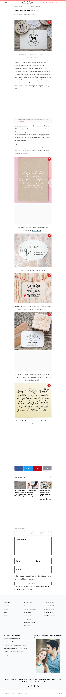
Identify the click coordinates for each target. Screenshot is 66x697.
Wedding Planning (23, 6)
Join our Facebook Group (50, 606)
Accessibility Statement (25, 681)
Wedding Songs (27, 619)
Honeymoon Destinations (30, 609)
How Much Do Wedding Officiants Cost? (14, 651)
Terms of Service (44, 679)
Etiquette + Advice (28, 606)
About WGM (7, 606)
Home (16, 6)
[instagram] (53, 2)
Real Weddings (27, 612)
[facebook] (31, 686)
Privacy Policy (32, 679)
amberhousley (36, 230)
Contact (14, 679)
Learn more (22, 121)
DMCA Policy (56, 679)
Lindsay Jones (19, 14)
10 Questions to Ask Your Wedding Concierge (32, 493)
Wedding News (27, 625)
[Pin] (49, 22)
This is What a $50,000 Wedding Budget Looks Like (17, 648)
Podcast (5, 615)
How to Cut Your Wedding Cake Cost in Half (15, 645)
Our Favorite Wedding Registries (12, 638)
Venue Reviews (27, 615)
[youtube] (56, 2)
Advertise (22, 679)
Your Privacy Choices (41, 681)
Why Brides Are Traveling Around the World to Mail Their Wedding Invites (20, 494)
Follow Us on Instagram (50, 615)
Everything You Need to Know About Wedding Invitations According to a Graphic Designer (45, 495)
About (7, 679)
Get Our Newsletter (48, 612)
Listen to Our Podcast (49, 609)
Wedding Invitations (34, 6)
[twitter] (46, 2)
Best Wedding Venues (29, 622)
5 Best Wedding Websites (10, 642)
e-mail (29, 151)
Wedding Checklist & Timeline (11, 655)
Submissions (7, 619)
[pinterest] (50, 2)
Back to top (57, 693)
